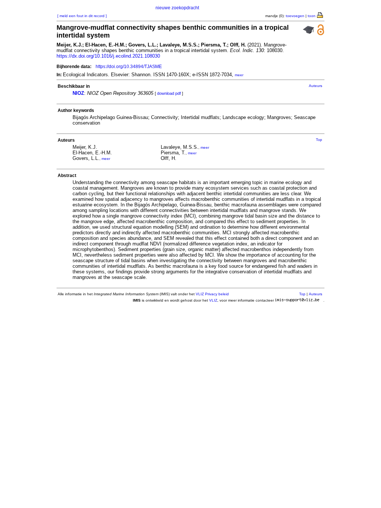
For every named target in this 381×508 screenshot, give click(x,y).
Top (319, 140)
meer (239, 75)
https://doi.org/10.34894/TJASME (129, 66)
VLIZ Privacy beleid (212, 294)
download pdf (169, 93)
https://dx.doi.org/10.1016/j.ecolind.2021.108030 (108, 56)
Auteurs (315, 86)
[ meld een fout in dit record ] (82, 16)
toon (312, 16)
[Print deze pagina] (320, 14)
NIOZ (78, 93)
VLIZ (213, 300)
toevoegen (295, 16)
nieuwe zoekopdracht (177, 7)
